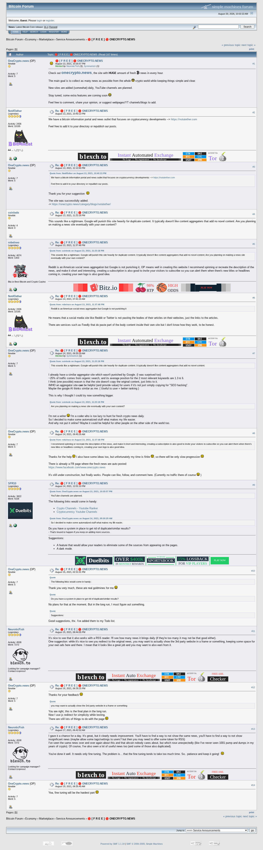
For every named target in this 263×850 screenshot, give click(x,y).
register (50, 20)
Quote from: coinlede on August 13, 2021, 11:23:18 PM (77, 251)
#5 (254, 244)
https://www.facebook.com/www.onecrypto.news (77, 467)
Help (25, 32)
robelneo (13, 242)
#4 (254, 214)
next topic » (248, 45)
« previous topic (231, 45)
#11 (253, 631)
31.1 (46, 27)
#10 (253, 571)
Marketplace (46, 39)
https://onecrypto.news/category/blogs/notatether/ (81, 204)
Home (15, 32)
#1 (254, 63)
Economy (31, 39)
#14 (253, 785)
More (64, 32)
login (39, 20)
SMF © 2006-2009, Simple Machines (144, 844)
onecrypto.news (76, 72)
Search (34, 32)
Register (54, 32)
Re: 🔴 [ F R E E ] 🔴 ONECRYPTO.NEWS (81, 110)
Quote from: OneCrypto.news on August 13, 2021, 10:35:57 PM (81, 491)
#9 (254, 485)
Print (251, 49)
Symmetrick (90, 66)
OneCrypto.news (18, 60)
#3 (254, 167)
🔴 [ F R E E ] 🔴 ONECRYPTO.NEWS (111, 39)
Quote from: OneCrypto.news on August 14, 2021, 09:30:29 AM (81, 518)
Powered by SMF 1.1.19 (112, 844)
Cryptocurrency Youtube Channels (77, 511)
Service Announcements (70, 39)
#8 (254, 433)
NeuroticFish (72, 66)
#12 (253, 687)
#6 (254, 298)
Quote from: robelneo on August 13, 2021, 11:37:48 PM (77, 304)
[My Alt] (15, 289)
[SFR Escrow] (15, 525)
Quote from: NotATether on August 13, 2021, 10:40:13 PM (78, 173)
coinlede (13, 212)
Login (43, 32)
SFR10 (12, 483)
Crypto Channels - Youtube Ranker (77, 508)
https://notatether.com (184, 119)
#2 (254, 112)
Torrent (53, 27)
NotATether (15, 110)
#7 (254, 353)
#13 (253, 729)
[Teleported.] (15, 158)
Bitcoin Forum (14, 39)
